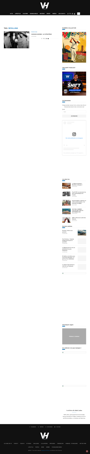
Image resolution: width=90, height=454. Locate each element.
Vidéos (54, 13)
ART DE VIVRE (83, 443)
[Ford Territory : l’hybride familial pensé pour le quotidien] (82, 241)
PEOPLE (37, 447)
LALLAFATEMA (44, 443)
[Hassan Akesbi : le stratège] (16, 39)
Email (63, 109)
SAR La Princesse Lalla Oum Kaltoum (79, 218)
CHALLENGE (36, 443)
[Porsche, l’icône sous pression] (82, 233)
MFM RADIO (52, 443)
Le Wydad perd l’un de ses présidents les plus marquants (68, 249)
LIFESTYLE (30, 447)
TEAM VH (22, 443)
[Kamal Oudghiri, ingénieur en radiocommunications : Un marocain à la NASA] (66, 203)
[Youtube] (74, 13)
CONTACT (16, 443)
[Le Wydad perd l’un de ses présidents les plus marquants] (82, 250)
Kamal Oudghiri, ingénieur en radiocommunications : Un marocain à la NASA (79, 202)
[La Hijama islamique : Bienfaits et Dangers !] (66, 186)
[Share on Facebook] (43, 38)
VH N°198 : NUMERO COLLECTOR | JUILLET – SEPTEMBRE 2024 (78, 210)
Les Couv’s (61, 13)
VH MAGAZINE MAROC (57, 447)
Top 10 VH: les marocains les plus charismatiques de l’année (79, 193)
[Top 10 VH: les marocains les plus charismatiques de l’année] (66, 194)
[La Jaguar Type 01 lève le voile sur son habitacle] (82, 267)
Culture (25, 13)
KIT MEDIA (28, 443)
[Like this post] (41, 38)
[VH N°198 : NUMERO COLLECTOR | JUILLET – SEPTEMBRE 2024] (66, 211)
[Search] (78, 13)
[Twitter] (70, 13)
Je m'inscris (74, 116)
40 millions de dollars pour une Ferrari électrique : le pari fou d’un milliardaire (68, 257)
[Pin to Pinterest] (46, 38)
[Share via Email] (48, 38)
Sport (48, 13)
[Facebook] (68, 13)
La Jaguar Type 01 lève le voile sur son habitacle (68, 265)
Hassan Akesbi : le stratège (41, 34)
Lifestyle (18, 13)
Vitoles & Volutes (74, 336)
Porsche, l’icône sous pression (67, 231)
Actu (11, 13)
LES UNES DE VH (8, 443)
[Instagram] (72, 13)
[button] (63, 336)
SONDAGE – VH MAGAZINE (72, 443)
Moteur (42, 13)
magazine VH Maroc (45, 450)
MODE (42, 447)
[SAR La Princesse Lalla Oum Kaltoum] (66, 220)
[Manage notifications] (87, 451)
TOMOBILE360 (60, 443)
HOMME (48, 447)
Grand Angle (34, 13)
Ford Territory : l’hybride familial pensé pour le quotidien (68, 240)
